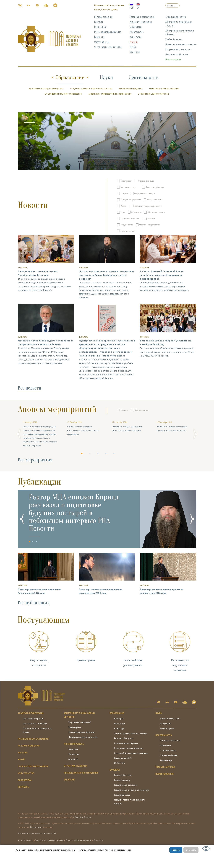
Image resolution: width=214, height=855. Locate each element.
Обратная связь (102, 41)
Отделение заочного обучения (164, 88)
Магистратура (73, 754)
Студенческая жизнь (168, 750)
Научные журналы (167, 728)
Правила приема (86, 660)
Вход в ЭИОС (100, 26)
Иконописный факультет (131, 88)
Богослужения (165, 745)
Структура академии (175, 16)
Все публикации (34, 602)
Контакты (99, 21)
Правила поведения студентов (180, 44)
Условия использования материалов (49, 840)
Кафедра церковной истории (125, 785)
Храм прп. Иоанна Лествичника (35, 723)
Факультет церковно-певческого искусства (130, 733)
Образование (70, 77)
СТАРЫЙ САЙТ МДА (165, 767)
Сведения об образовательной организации (110, 93)
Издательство (137, 31)
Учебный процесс (173, 39)
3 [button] (98, 455)
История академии (103, 16)
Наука (106, 77)
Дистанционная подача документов (82, 737)
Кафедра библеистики (122, 775)
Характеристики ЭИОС (123, 758)
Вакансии (69, 779)
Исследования (165, 723)
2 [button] (90, 455)
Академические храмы (141, 21)
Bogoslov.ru (135, 51)
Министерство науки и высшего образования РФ (37, 833)
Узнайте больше (83, 817)
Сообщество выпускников (33, 766)
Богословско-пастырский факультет (46, 88)
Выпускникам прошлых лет (178, 49)
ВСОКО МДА (119, 763)
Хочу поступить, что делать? (79, 722)
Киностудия (135, 36)
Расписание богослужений (143, 16)
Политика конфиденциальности (78, 840)
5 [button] (114, 455)
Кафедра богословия (122, 780)
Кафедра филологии (122, 795)
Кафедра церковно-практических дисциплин (131, 790)
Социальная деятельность (170, 740)
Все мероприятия (35, 460)
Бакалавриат (73, 749)
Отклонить (191, 849)
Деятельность (143, 77)
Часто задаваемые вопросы (107, 46)
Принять (176, 849)
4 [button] (106, 455)
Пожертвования (164, 774)
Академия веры (166, 760)
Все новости (29, 388)
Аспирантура (73, 759)
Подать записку (173, 59)
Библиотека (135, 26)
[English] (138, 4)
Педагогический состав (176, 54)
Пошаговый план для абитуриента (82, 732)
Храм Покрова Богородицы (33, 718)
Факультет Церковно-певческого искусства (91, 88)
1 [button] (82, 455)
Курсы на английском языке (107, 31)
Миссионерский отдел (168, 755)
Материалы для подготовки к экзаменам (180, 665)
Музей (133, 46)
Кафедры (115, 770)
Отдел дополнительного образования (63, 93)
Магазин (134, 41)
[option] (40, 434)
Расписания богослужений (33, 739)
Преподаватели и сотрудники (81, 773)
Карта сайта (98, 840)
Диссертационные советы (170, 718)
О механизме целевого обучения (153, 93)
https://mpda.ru (36, 827)
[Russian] (131, 4)
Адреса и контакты (25, 840)
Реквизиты (99, 36)
